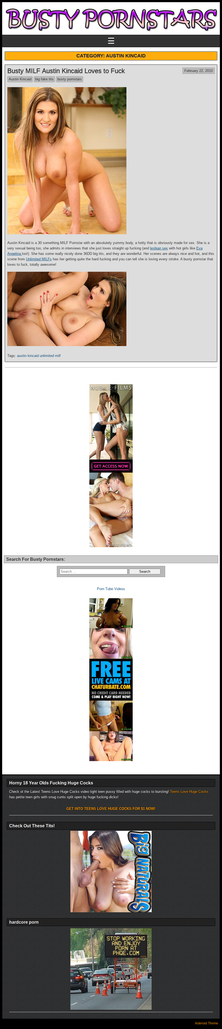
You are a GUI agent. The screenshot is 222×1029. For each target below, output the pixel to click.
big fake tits (44, 79)
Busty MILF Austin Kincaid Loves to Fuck (66, 70)
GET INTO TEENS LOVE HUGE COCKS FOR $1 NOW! (110, 809)
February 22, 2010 (198, 71)
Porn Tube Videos (111, 589)
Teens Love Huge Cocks (189, 792)
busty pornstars (69, 79)
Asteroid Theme (206, 1023)
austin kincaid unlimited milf (39, 356)
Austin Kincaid (20, 79)
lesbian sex (159, 248)
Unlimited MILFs (39, 259)
